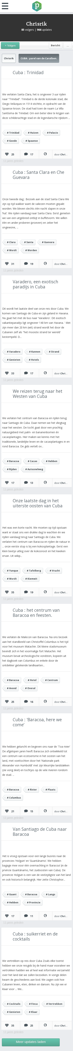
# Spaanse (31, 140)
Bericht (55, 45)
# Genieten (13, 359)
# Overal (30, 688)
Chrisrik (36, 23)
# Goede (12, 140)
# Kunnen (34, 351)
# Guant (11, 894)
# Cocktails (13, 1003)
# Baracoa (13, 461)
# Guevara (48, 242)
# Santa (28, 242)
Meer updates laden (31, 1042)
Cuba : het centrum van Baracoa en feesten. (36, 612)
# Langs (50, 894)
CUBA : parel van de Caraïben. (39, 58)
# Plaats (50, 789)
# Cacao (32, 461)
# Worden (31, 250)
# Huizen (33, 132)
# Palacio (52, 132)
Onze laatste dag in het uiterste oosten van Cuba (38, 503)
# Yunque (12, 570)
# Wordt (12, 250)
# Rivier (32, 789)
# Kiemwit (31, 578)
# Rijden (12, 469)
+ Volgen (10, 45)
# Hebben (51, 461)
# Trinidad (13, 132)
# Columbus (14, 797)
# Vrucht (55, 570)
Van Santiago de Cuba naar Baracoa (40, 831)
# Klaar (33, 1012)
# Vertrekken (54, 1003)
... (68, 45)
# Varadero (13, 351)
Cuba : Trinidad (28, 72)
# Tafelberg (34, 570)
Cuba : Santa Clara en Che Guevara (38, 174)
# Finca (33, 1003)
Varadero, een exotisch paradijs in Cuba (35, 284)
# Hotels (34, 359)
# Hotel (32, 680)
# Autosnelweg (34, 469)
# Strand (54, 351)
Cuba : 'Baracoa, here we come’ (37, 722)
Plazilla (36, 6)
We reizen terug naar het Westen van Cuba (37, 393)
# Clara (11, 242)
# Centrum (51, 680)
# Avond (11, 688)
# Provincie (33, 902)
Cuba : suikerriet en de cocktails (35, 936)
